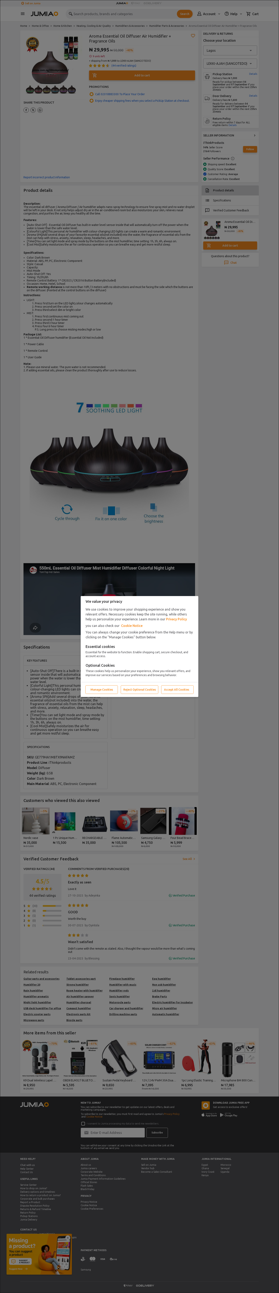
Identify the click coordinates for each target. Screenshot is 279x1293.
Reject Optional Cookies (139, 689)
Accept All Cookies (176, 689)
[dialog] (139, 646)
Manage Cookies (101, 689)
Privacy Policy (176, 619)
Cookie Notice (132, 626)
